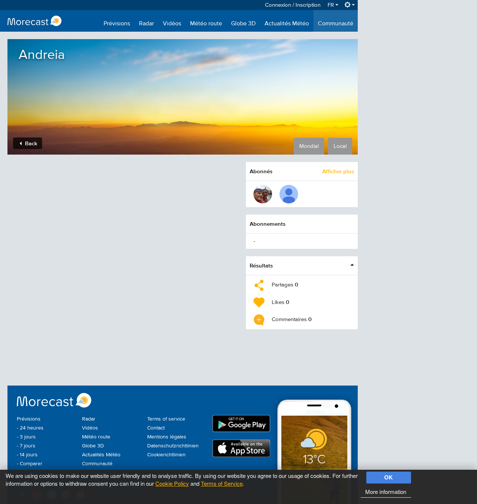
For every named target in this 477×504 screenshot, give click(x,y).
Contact (156, 428)
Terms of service (166, 419)
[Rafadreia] (262, 194)
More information (385, 491)
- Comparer (29, 463)
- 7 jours (26, 445)
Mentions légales (166, 437)
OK (388, 477)
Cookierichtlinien (166, 454)
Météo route (206, 24)
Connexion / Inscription (292, 5)
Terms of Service (222, 483)
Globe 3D (243, 24)
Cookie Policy (172, 483)
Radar (146, 24)
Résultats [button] (261, 265)
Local (340, 146)
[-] (288, 194)
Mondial (309, 146)
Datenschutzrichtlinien (173, 445)
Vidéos (172, 24)
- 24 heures (30, 428)
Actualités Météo (287, 24)
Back (30, 143)
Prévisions (117, 24)
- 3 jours (26, 437)
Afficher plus (338, 171)
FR (331, 5)
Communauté (335, 24)
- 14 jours (27, 454)
